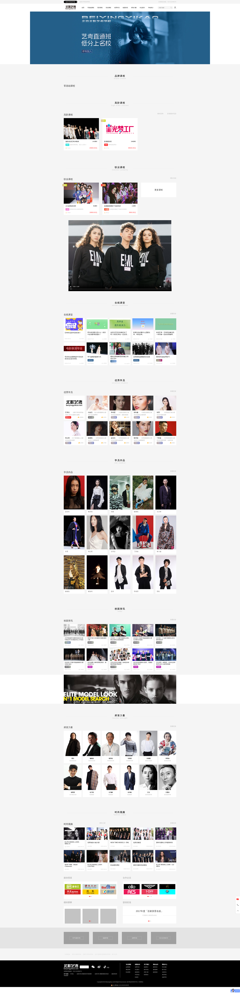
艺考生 (72, 974)
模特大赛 (102, 823)
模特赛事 (155, 969)
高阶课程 (100, 7)
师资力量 (133, 7)
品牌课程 (128, 967)
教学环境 (146, 969)
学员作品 (137, 974)
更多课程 (158, 190)
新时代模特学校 (76, 954)
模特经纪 (155, 967)
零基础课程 (91, 7)
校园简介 (146, 967)
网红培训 (173, 178)
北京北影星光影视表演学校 (102, 954)
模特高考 (160, 113)
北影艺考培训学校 (88, 954)
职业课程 (108, 7)
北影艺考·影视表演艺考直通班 (84, 974)
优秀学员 (117, 7)
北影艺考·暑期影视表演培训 (102, 974)
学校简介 (150, 7)
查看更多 (173, 313)
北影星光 (164, 972)
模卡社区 (114, 954)
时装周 (136, 977)
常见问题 (164, 967)
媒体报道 (155, 972)
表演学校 (164, 974)
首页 (83, 7)
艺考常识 (141, 982)
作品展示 (142, 7)
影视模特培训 (171, 113)
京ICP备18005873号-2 (132, 982)
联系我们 (146, 974)
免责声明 (164, 977)
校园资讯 (125, 7)
